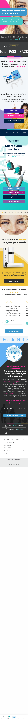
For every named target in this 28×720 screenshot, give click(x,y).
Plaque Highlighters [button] (14, 201)
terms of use (22, 461)
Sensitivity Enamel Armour (14, 197)
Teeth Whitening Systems (14, 115)
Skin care (7, 448)
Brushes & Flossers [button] (14, 188)
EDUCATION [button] (7, 450)
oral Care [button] (7, 445)
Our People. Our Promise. (15, 415)
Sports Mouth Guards (14, 121)
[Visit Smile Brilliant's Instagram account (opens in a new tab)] (14, 464)
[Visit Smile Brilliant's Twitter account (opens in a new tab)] (16, 464)
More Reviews (14, 331)
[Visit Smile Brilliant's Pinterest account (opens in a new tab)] (19, 464)
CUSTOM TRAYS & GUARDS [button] (12, 439)
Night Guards (14, 110)
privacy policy (6, 461)
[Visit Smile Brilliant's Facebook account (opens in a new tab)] (12, 464)
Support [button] (7, 453)
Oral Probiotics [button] (14, 192)
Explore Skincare (14, 281)
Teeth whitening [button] (10, 442)
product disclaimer (14, 461)
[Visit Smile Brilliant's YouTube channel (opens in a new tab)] (9, 464)
